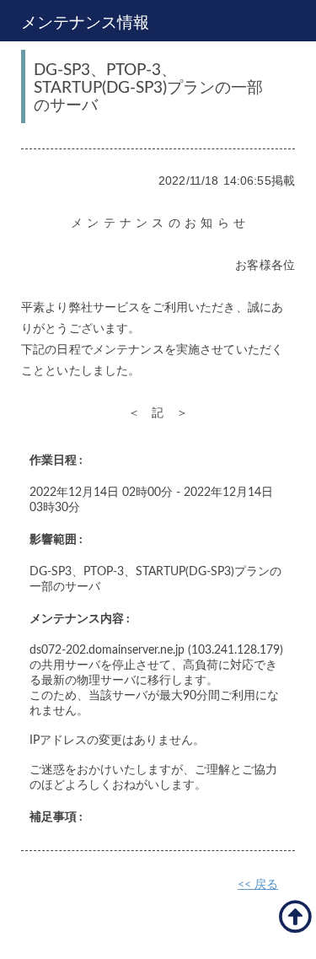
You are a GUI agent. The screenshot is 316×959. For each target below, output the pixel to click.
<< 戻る (258, 885)
